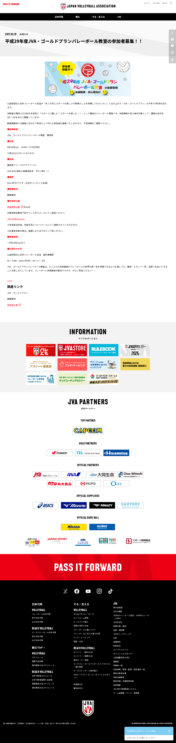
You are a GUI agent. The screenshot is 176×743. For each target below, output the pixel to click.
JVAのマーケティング (122, 634)
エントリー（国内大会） (84, 652)
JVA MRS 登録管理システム (124, 689)
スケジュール (37, 657)
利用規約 (21, 723)
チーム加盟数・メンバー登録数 (126, 693)
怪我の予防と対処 (81, 625)
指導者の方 (78, 684)
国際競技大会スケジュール (43, 683)
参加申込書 (12, 304)
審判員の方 (78, 688)
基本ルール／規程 (81, 660)
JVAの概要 (117, 611)
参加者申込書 (13, 206)
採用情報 (117, 685)
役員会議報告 (118, 677)
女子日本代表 (37, 622)
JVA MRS (156, 3)
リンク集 (40, 723)
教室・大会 (78, 641)
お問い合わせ (50, 723)
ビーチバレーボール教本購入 (86, 670)
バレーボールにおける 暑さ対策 (87, 633)
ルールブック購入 (81, 622)
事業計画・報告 (119, 626)
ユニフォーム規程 (81, 618)
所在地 (73, 723)
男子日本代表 (37, 618)
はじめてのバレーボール (84, 614)
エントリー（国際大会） (84, 656)
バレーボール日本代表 (41, 614)
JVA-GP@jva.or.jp (16, 218)
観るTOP (37, 647)
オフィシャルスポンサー (123, 653)
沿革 (115, 638)
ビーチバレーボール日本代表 (44, 632)
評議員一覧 (118, 665)
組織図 (116, 661)
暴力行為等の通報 (62, 723)
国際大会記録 (37, 661)
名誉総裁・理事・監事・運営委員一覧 (129, 669)
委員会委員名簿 (119, 673)
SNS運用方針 (30, 723)
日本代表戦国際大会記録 (42, 679)
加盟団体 (117, 641)
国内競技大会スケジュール (43, 665)
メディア (147, 3)
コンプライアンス (120, 649)
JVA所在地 (117, 622)
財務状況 (117, 645)
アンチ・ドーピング (82, 637)
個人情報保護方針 (9, 723)
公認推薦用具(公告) (121, 657)
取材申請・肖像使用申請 (123, 681)
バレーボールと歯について (85, 629)
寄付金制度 (118, 607)
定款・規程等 (118, 630)
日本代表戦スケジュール (42, 675)
